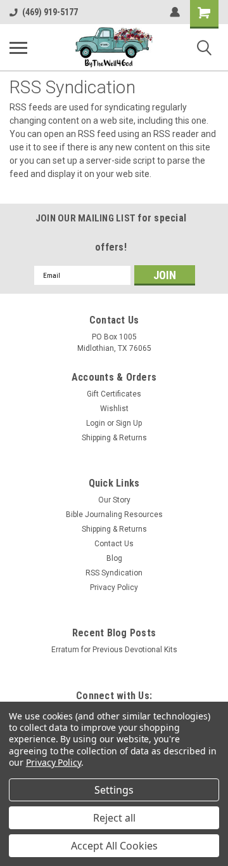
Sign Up (129, 423)
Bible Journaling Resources (114, 514)
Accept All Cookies (114, 846)
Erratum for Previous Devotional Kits (114, 649)
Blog (114, 558)
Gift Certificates (114, 394)
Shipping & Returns (114, 437)
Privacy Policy (114, 587)
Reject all (114, 818)
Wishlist (114, 408)
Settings (114, 790)
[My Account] (175, 12)
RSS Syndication (114, 572)
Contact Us (114, 543)
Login (95, 423)
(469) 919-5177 (50, 12)
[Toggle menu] (18, 47)
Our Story (114, 499)
